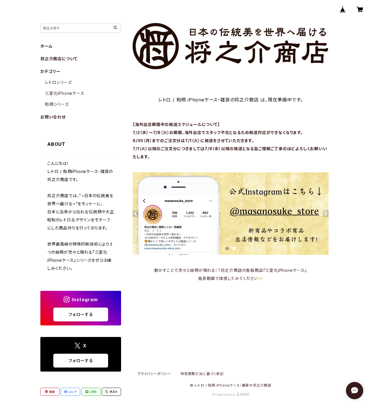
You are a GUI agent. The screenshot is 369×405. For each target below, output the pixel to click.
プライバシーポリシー (154, 374)
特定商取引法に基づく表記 (202, 374)
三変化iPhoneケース (64, 93)
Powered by (224, 394)
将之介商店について (59, 58)
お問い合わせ (53, 116)
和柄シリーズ (57, 104)
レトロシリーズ (58, 82)
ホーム (46, 46)
